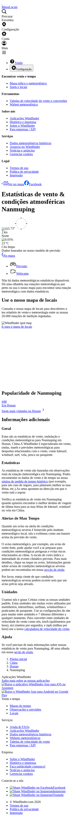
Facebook (35, 184)
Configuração (24, 69)
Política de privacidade (24, 171)
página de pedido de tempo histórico (25, 481)
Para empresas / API (22, 129)
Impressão (16, 175)
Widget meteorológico (24, 104)
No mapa (9, 255)
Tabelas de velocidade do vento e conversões (38, 101)
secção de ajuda (54, 569)
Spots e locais (18, 87)
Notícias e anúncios (22, 150)
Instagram (59, 791)
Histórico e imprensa (23, 122)
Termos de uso (19, 168)
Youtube (58, 795)
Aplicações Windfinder (24, 118)
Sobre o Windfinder (22, 125)
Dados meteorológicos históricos (30, 143)
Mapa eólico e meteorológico (28, 83)
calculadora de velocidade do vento (46, 629)
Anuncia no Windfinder (25, 147)
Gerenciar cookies (21, 154)
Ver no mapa (16, 184)
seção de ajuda (23, 652)
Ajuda (19, 62)
